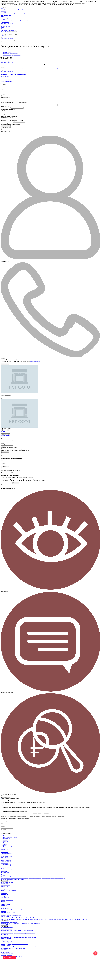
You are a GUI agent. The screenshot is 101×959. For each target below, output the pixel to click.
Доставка (6, 9)
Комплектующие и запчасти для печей (47, 68)
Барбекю (65, 68)
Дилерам (16, 13)
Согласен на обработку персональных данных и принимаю (21, 361)
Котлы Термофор (18, 956)
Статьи (16, 18)
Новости (12, 18)
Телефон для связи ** (6, 107)
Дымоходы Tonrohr (5, 930)
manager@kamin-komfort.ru (7, 79)
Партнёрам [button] (3, 12)
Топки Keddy (24, 919)
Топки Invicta (37, 919)
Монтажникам (27, 13)
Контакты (3, 74)
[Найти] (14, 40)
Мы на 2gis (26, 20)
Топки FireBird (33, 918)
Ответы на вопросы (5, 18)
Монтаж (11, 71)
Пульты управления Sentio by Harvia (34, 946)
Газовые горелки (4, 857)
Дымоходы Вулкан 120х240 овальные (9, 937)
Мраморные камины (16, 909)
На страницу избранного (6, 482)
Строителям (21, 13)
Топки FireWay (12, 918)
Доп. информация (5, 114)
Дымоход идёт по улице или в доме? (9, 120)
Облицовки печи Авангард (44, 878)
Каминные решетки (5, 915)
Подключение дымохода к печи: (8, 124)
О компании (3, 11)
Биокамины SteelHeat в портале (8, 912)
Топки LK (70, 919)
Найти (15, 34)
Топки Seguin (19, 918)
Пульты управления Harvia (7, 946)
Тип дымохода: (4, 121)
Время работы (7, 20)
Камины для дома (25, 909)
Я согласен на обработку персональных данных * (13, 449)
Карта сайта (21, 9)
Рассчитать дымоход (5, 125)
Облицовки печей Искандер (58, 878)
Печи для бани (4, 68)
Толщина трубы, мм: (5, 117)
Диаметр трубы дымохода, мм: (8, 116)
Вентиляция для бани (76, 68)
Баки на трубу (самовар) (6, 944)
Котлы (69, 68)
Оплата (2, 9)
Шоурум (7, 74)
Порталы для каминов (6, 909)
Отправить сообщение (5, 833)
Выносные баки (16, 944)
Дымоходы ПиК (4, 924)
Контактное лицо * (40, 105)
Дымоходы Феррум (13, 923)
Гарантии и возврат (13, 9)
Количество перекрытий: (6, 123)
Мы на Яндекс (20, 20)
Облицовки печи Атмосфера (18, 879)
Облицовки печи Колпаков (31, 878)
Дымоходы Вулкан (22, 923)
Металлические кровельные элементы (26, 933)
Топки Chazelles (44, 919)
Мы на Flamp (14, 20)
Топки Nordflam (77, 919)
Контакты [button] (3, 19)
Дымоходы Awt (13, 930)
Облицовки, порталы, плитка (15, 68)
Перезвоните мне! (5, 466)
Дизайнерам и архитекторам (7, 13)
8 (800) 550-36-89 (5, 22)
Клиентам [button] (3, 8)
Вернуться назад (7, 52)
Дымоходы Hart (30, 930)
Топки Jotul (51, 919)
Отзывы (9, 15)
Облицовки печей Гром (6, 879)
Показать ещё (4, 880)
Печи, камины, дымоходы (7, 23)
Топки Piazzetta (26, 918)
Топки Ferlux (18, 919)
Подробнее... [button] (4, 805)
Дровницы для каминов (15, 915)
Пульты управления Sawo (19, 946)
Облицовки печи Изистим (19, 878)
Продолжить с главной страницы (11, 53)
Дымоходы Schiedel (22, 930)
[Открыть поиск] (1, 37)
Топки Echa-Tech (5, 919)
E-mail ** (3, 110)
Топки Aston (84, 919)
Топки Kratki (12, 919)
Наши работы (4, 15)
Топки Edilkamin (57, 919)
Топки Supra (31, 919)
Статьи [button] (2, 16)
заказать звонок (12, 31)
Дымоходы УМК (5, 923)
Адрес (2, 20)
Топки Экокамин (5, 918)
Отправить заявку (5, 364)
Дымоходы (35, 68)
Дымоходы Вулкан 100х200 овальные (27, 937)
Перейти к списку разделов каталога (11, 55)
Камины (31, 68)
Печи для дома (25, 68)
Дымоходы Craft (31, 923)
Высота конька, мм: (5, 119)
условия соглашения (35, 361)
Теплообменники (24, 944)
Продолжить (15, 482)
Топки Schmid (64, 919)
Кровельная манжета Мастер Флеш (9, 933)
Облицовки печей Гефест (7, 878)
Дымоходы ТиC (38, 923)
